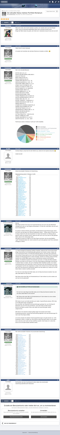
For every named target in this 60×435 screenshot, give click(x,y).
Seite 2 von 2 (17, 22)
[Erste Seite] (2, 22)
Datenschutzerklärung (33, 432)
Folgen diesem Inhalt (50, 11)
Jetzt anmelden (44, 416)
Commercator (29, 14)
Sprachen (24, 432)
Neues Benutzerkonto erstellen (16, 416)
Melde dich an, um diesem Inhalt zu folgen (11, 10)
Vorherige (6, 22)
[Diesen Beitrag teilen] (57, 25)
